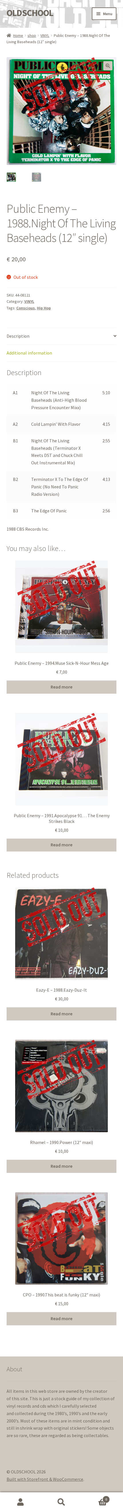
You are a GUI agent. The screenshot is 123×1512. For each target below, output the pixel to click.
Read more (61, 687)
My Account (20, 1502)
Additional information (29, 353)
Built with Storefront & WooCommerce (45, 1479)
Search (61, 1502)
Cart (94, 1497)
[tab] (62, 336)
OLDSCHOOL (30, 13)
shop (31, 35)
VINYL (44, 35)
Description (18, 336)
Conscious (25, 308)
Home (18, 35)
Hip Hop (44, 308)
